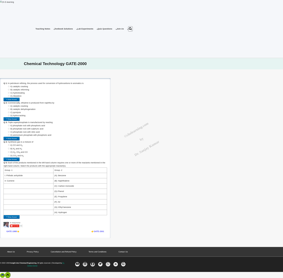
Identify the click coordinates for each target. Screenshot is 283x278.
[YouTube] (77, 264)
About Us (11, 252)
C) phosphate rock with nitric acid (25, 132)
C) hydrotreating (17, 93)
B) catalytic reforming (19, 90)
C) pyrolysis (15, 112)
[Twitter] (100, 264)
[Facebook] (92, 264)
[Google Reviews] (123, 264)
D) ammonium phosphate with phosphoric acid (30, 135)
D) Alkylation (15, 96)
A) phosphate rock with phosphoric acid (27, 125)
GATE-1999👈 (12, 231)
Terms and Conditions (97, 252)
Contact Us (123, 252)
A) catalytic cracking (19, 86)
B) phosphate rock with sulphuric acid (26, 129)
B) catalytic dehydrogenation (22, 109)
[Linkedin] (85, 264)
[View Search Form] (130, 28)
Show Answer (12, 99)
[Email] (115, 264)
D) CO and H (17, 156)
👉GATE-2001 (97, 231)
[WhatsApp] (108, 264)
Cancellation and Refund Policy (63, 252)
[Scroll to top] (2, 275)
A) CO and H (16, 145)
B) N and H (16, 149)
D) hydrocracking (17, 115)
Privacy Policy (33, 252)
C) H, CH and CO (19, 152)
